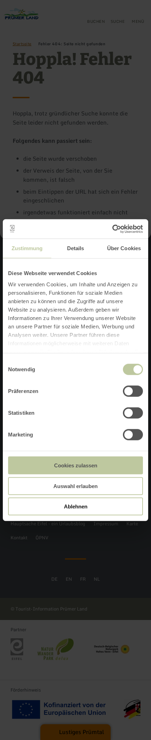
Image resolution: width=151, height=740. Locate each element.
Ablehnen (75, 506)
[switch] (133, 391)
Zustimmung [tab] (27, 248)
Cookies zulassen (75, 465)
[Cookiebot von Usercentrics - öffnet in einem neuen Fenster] (112, 228)
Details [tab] (75, 248)
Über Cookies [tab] (124, 248)
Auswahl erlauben (75, 486)
